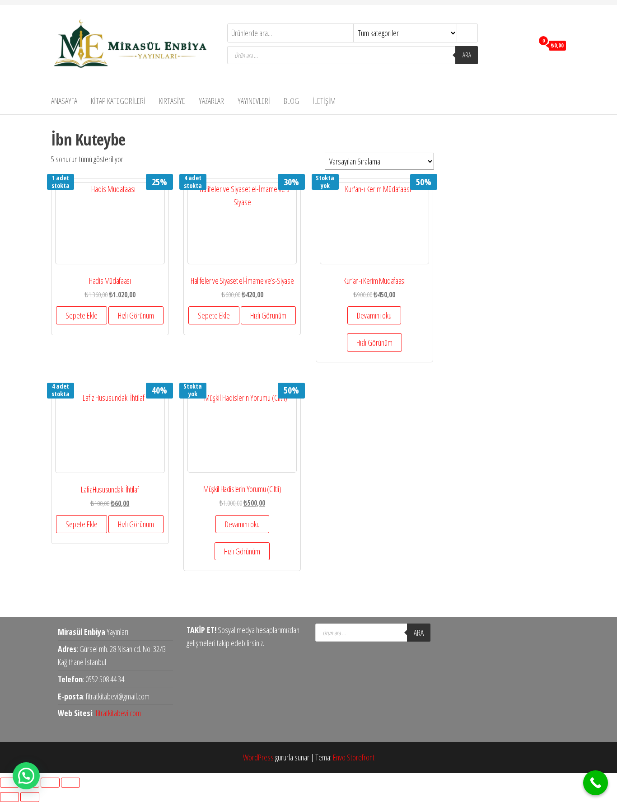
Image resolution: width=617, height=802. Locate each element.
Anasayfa (64, 100)
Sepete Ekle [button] (81, 315)
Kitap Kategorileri (118, 100)
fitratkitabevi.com (118, 713)
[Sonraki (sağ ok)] (29, 797)
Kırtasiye (172, 100)
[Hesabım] (524, 45)
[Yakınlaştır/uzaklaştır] (9, 783)
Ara (467, 55)
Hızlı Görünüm (136, 315)
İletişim (324, 100)
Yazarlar (211, 100)
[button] (26, 775)
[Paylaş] (50, 783)
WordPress (258, 757)
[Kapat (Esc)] (70, 783)
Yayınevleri (254, 100)
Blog (291, 100)
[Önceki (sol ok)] (9, 797)
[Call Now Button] (595, 782)
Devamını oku (374, 315)
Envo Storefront (353, 757)
